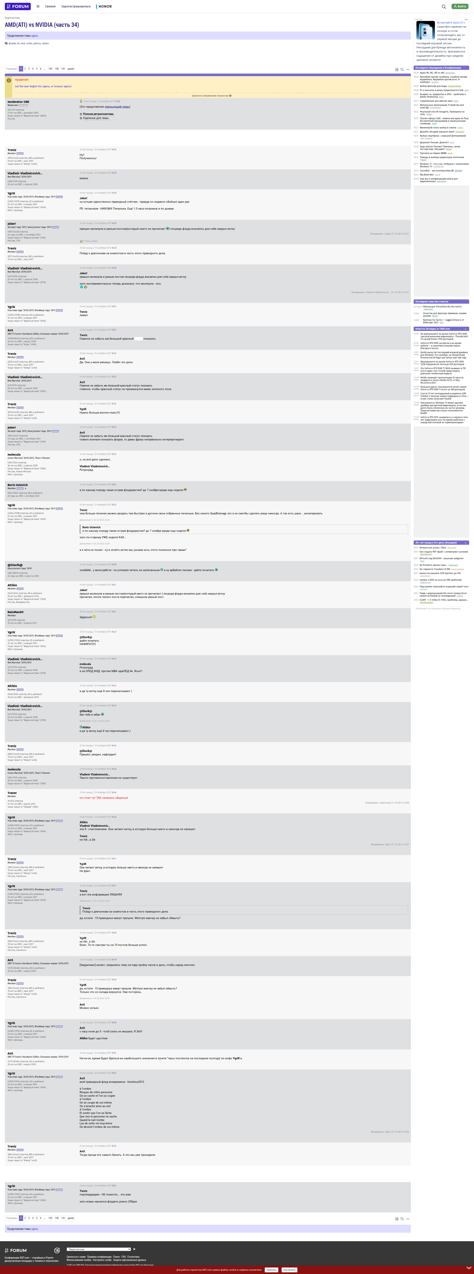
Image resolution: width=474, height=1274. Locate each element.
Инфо (405, 101)
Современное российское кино (436, 101)
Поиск (116, 1256)
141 (63, 68)
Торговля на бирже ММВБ (433, 153)
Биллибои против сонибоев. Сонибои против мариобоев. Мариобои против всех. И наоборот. (443, 79)
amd (23, 43)
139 (50, 68)
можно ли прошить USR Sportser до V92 (440, 573)
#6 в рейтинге (35, 593)
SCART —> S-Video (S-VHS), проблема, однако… (444, 600)
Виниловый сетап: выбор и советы (438, 127)
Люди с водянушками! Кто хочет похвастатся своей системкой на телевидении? (443, 594)
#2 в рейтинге (36, 201)
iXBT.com (72, 1265)
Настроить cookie (102, 1260)
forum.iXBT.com (137, 1265)
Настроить (289, 1269)
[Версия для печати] (397, 69)
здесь (34, 35)
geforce (37, 43)
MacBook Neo (427, 174)
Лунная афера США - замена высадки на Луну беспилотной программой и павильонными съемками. (444, 121)
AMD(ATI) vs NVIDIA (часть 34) (42, 24)
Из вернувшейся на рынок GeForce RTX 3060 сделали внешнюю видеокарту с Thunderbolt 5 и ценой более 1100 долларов (444, 336)
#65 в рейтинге (36, 158)
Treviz (88, 241)
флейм (12, 43)
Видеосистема (12, 17)
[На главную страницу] (18, 6)
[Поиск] (444, 6)
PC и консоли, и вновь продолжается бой (441, 90)
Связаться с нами (76, 1256)
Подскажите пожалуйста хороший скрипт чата (444, 586)
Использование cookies (79, 1260)
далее (71, 68)
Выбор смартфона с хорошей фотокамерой (443, 136)
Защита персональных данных (129, 1260)
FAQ (123, 1256)
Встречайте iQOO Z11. (451, 22)
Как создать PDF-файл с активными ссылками (444, 551)
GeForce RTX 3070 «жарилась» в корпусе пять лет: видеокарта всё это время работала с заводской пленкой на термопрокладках (444, 420)
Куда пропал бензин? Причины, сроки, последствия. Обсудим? (440, 147)
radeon (45, 43)
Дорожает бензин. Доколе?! (434, 142)
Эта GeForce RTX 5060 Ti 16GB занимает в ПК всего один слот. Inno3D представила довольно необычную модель (443, 371)
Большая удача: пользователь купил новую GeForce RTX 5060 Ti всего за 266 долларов (443, 388)
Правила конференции (99, 1256)
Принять (271, 1269)
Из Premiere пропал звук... (433, 565)
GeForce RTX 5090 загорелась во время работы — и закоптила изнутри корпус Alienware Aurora (440, 346)
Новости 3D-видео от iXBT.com (432, 328)
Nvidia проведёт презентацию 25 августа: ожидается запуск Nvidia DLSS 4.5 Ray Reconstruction (442, 380)
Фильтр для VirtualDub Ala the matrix (442, 306)
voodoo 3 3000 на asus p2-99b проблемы (441, 580)
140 (57, 68)
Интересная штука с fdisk (433, 547)
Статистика (133, 1256)
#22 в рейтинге (37, 338)
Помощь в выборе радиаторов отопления (442, 157)
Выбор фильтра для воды (433, 86)
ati (18, 43)
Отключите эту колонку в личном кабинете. (438, 608)
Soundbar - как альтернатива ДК (437, 170)
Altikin (94, 241)
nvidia (29, 43)
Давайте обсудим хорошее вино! (437, 131)
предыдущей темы (117, 106)
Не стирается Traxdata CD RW (435, 569)
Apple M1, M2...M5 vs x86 (432, 73)
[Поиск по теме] (402, 69)
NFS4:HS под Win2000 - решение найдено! (441, 558)
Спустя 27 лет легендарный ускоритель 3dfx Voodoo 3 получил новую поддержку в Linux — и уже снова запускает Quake (444, 396)
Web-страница (15, 210)
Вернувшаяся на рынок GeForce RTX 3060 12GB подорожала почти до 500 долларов (442, 363)
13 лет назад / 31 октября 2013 (101, 101)
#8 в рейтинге (35, 493)
